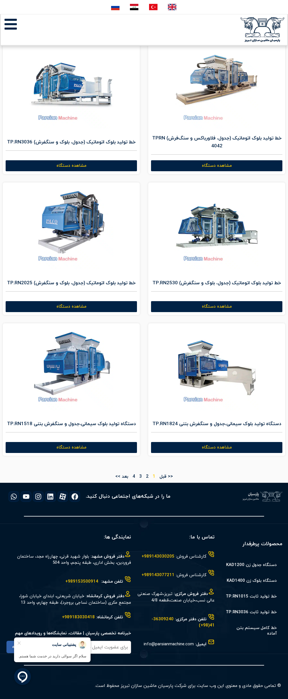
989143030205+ (157, 557)
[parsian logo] (262, 29)
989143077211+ (157, 575)
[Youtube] (26, 496)
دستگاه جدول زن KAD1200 (251, 565)
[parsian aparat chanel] (62, 496)
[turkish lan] (154, 7)
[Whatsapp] (13, 496)
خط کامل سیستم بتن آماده (257, 631)
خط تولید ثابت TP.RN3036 (251, 612)
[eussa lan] (116, 7)
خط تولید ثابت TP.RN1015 (251, 596)
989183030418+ (78, 617)
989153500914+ (81, 582)
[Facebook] (74, 496)
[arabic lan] (135, 7)
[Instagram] (38, 496)
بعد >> (121, 476)
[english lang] (172, 7)
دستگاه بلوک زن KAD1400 (252, 581)
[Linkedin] (50, 496)
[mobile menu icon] (11, 24)
